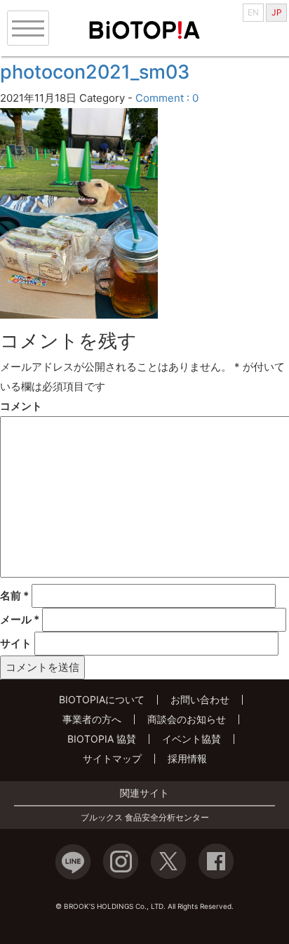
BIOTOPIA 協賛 (101, 739)
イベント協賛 (191, 739)
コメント (21, 406)
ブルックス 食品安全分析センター (145, 817)
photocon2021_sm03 (94, 72)
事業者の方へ (91, 719)
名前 (14, 595)
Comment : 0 (167, 98)
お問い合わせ (199, 699)
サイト (16, 643)
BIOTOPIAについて (101, 699)
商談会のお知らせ (186, 719)
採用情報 (187, 758)
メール (19, 619)
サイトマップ (112, 758)
